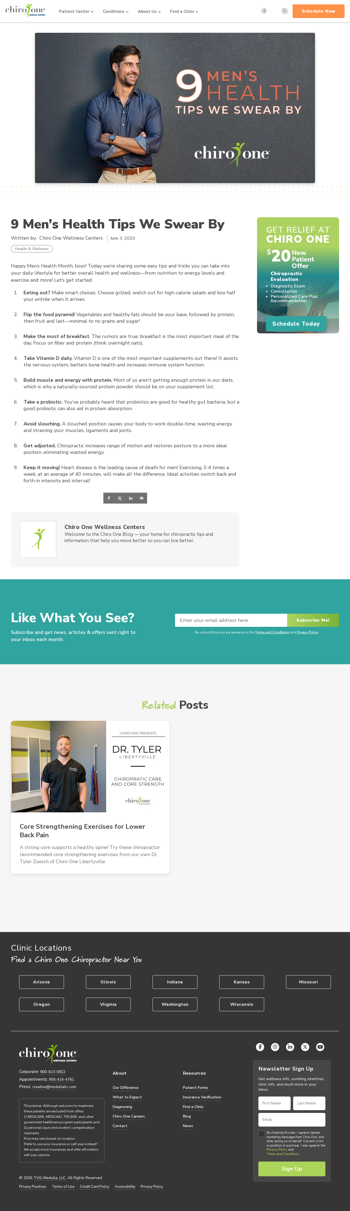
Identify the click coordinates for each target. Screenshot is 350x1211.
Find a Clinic (182, 11)
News (188, 1125)
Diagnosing (122, 1106)
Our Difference (126, 1087)
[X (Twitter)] (305, 1047)
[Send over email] (141, 498)
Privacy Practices (32, 1186)
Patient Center (74, 11)
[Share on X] (119, 498)
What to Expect (127, 1097)
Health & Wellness (32, 248)
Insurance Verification (202, 1097)
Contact (120, 1125)
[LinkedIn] (290, 1047)
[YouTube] (320, 1047)
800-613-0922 (52, 1071)
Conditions (113, 11)
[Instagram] (275, 1047)
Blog (187, 1116)
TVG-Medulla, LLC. (50, 1177)
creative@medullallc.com (54, 1086)
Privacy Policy (307, 632)
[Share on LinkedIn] (130, 498)
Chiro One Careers (129, 1116)
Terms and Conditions (272, 632)
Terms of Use (63, 1186)
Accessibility (125, 1186)
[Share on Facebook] (108, 498)
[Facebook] (260, 1047)
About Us (147, 11)
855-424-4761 (61, 1079)
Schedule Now (319, 11)
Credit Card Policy (94, 1186)
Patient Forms (195, 1087)
